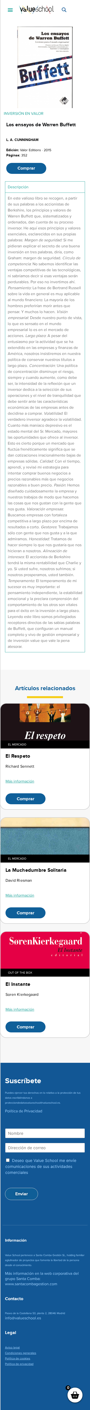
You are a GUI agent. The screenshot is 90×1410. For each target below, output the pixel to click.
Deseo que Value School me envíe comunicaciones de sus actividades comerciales (40, 1166)
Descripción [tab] (18, 187)
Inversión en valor (24, 113)
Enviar (21, 1194)
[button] (10, 10)
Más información (20, 781)
